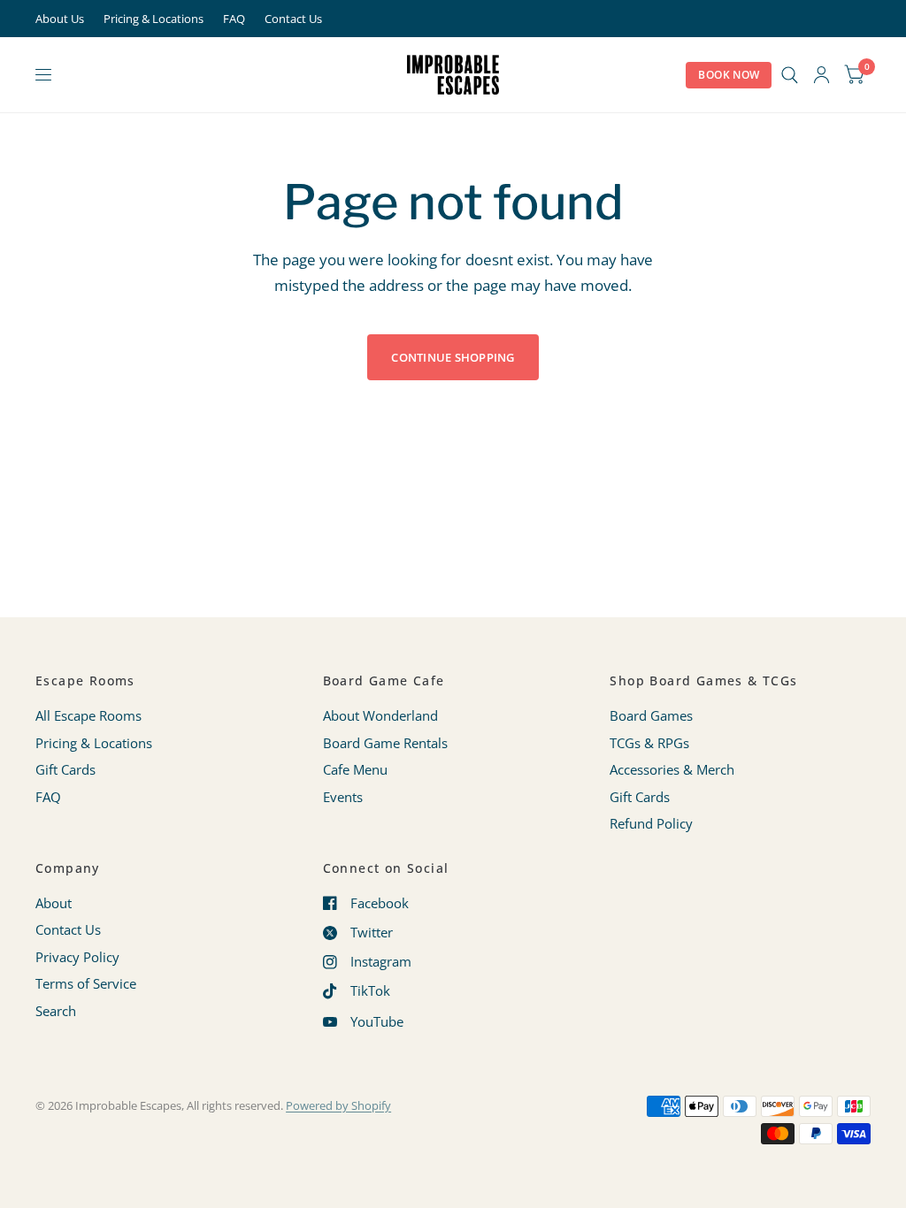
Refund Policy (651, 823)
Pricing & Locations (153, 19)
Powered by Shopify (338, 1105)
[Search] (789, 74)
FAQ (234, 19)
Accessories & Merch (672, 769)
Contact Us (293, 19)
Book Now (728, 74)
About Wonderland (380, 715)
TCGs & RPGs (649, 743)
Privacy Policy (77, 957)
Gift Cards (65, 769)
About (53, 903)
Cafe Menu (355, 769)
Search (55, 1011)
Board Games (651, 715)
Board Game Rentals (385, 743)
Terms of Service (85, 983)
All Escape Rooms (88, 715)
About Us (59, 19)
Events (343, 797)
